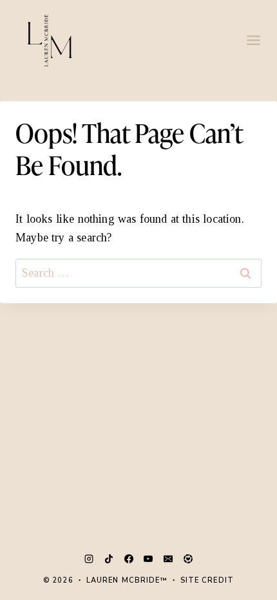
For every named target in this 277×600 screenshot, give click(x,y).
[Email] (168, 559)
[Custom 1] (188, 559)
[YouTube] (148, 559)
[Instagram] (89, 559)
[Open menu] (253, 40)
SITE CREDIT (207, 580)
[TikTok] (109, 559)
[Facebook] (129, 559)
